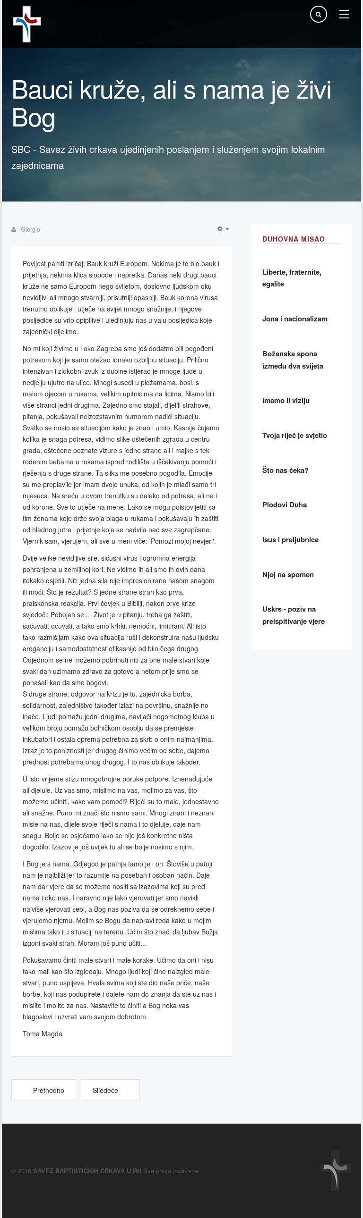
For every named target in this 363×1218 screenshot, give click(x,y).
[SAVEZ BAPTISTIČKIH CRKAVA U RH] (27, 24)
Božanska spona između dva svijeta (292, 359)
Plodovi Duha (284, 504)
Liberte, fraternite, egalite (291, 278)
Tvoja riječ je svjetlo (294, 435)
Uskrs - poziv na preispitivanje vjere (293, 615)
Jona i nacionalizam (295, 318)
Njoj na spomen (288, 574)
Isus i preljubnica (290, 539)
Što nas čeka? (285, 470)
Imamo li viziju (286, 400)
